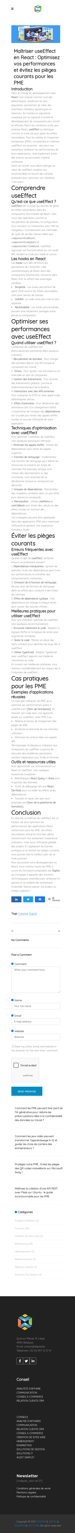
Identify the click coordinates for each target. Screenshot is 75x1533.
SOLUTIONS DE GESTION (31, 1449)
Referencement (23, 1259)
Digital (33, 913)
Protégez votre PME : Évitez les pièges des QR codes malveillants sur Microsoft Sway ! (39, 1168)
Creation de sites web (27, 1236)
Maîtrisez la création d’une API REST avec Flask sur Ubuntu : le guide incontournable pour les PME (36, 1192)
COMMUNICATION (27, 1392)
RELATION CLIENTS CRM (30, 1400)
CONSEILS (22, 1417)
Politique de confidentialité (31, 1496)
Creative (23, 913)
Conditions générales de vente (34, 1488)
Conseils (19, 1228)
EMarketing (21, 1243)
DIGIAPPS (19, 1525)
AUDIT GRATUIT (25, 1457)
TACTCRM (33, 1525)
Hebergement (23, 1251)
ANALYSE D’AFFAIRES (29, 1421)
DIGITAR (41, 1521)
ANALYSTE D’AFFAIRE (29, 1388)
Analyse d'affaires (25, 1220)
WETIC (52, 1521)
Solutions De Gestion (26, 1274)
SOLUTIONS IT (25, 1453)
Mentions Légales (26, 1492)
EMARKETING (24, 1445)
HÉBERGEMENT (25, 1441)
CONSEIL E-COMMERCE (30, 1396)
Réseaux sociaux (24, 1267)
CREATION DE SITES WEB (31, 1437)
